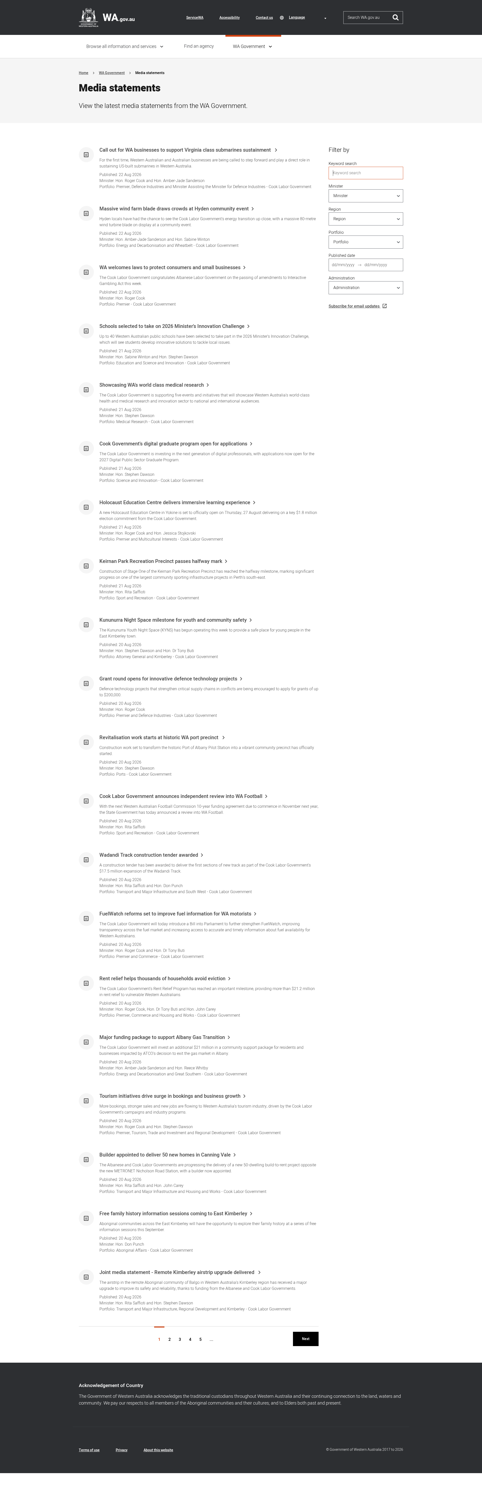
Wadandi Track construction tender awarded (148, 855)
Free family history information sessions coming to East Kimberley (173, 1214)
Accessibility (229, 17)
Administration (342, 278)
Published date (342, 256)
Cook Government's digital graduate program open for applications (173, 444)
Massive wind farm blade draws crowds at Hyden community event (174, 209)
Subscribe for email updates (354, 306)
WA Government (249, 46)
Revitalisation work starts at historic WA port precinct (159, 738)
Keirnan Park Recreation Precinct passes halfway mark (160, 561)
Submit (396, 17)
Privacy (122, 1450)
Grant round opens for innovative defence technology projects (168, 679)
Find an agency (199, 46)
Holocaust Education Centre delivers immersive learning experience (174, 503)
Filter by (339, 150)
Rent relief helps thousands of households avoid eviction (162, 979)
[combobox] (308, 17)
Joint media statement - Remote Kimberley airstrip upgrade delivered (177, 1273)
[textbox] (308, 17)
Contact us (264, 17)
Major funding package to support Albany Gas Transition (162, 1037)
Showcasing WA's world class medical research (151, 385)
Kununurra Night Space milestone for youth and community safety (173, 620)
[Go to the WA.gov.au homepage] (107, 17)
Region (335, 209)
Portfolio (336, 232)
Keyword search (343, 164)
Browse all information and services (121, 46)
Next (306, 1339)
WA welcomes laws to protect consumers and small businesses (169, 268)
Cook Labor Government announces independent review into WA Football (180, 796)
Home (83, 73)
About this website (158, 1450)
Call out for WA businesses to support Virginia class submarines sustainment (185, 150)
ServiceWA (194, 17)
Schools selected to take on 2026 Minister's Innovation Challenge (172, 326)
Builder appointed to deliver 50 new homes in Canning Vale (165, 1155)
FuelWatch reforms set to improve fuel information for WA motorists (175, 914)
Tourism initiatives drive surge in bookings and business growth (169, 1096)
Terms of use (89, 1450)
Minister (336, 186)
